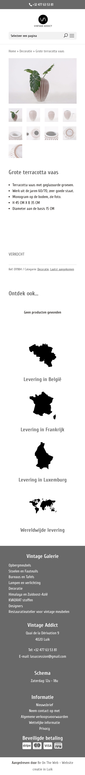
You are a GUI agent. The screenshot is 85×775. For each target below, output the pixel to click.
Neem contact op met (44, 711)
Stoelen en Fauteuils (23, 571)
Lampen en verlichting (25, 583)
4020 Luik (42, 639)
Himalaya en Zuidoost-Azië (28, 594)
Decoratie (25, 51)
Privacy (44, 728)
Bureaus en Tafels (21, 577)
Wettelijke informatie (44, 722)
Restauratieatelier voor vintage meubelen (39, 611)
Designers (16, 606)
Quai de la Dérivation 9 (42, 633)
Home (12, 51)
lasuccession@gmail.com (48, 656)
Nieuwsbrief (44, 705)
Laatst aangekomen (62, 269)
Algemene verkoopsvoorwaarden (44, 717)
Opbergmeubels (20, 565)
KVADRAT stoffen (21, 600)
